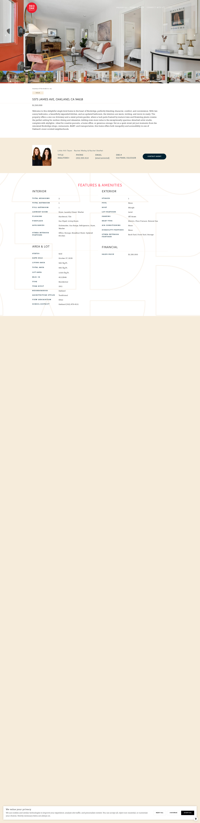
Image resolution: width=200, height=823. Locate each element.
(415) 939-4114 (82, 158)
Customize (173, 812)
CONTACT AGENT (154, 156)
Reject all (159, 812)
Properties (121, 7)
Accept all (188, 812)
